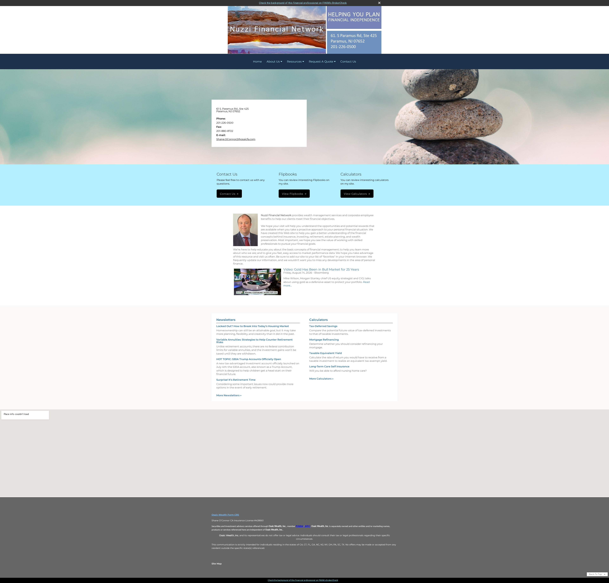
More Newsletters (229, 395)
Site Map (217, 563)
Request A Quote (321, 61)
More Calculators (321, 378)
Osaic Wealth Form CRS (225, 514)
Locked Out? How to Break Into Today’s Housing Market (252, 326)
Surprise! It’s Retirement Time (235, 379)
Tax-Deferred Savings (323, 326)
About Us (273, 61)
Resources (294, 61)
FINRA (300, 526)
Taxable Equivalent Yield (325, 353)
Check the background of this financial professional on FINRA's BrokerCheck (303, 2)
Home (257, 61)
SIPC (307, 526)
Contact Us (348, 61)
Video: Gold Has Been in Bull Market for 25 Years (321, 269)
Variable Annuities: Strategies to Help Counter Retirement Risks (254, 341)
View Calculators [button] (355, 193)
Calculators (318, 320)
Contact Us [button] (227, 193)
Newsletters (225, 320)
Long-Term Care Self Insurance (329, 366)
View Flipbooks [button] (292, 193)
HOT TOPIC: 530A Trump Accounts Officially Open (248, 359)
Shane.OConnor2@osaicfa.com (235, 139)
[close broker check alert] (379, 3)
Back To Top (595, 574)
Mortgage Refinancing (324, 339)
